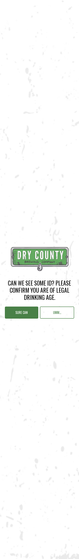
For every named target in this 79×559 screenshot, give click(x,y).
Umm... (57, 312)
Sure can (21, 312)
